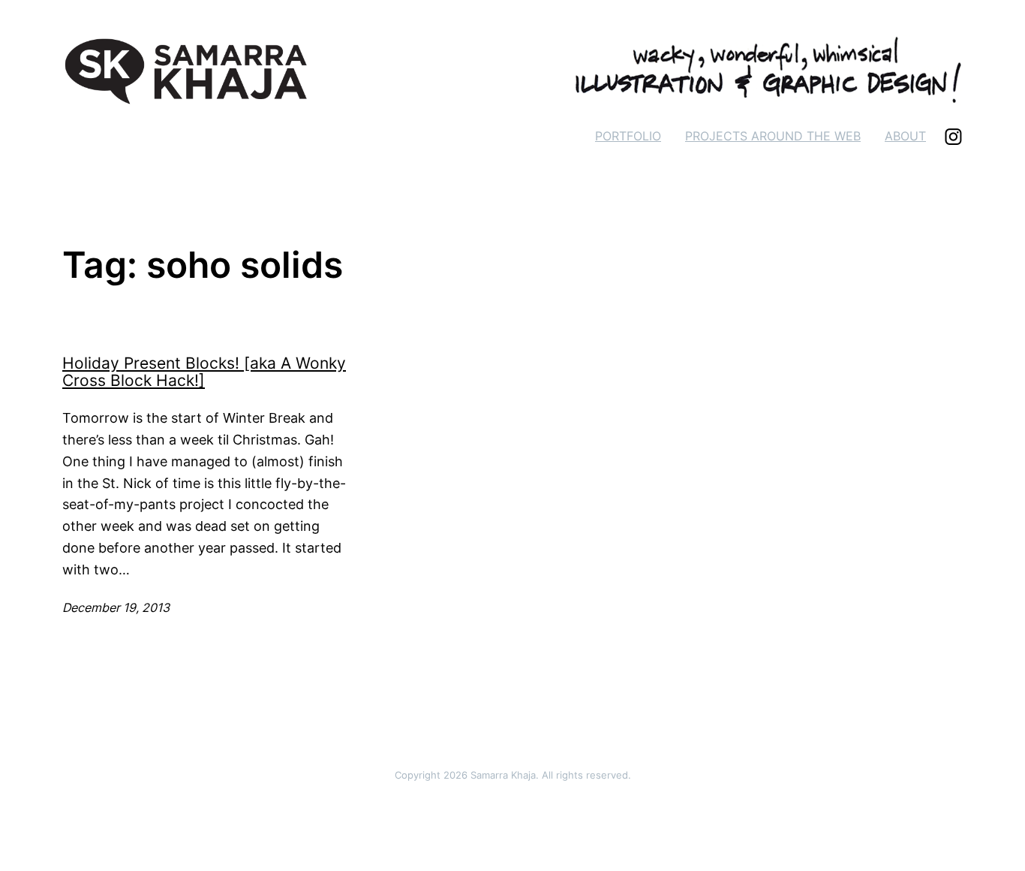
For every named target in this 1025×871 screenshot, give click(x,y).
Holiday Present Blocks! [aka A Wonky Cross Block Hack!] (204, 372)
